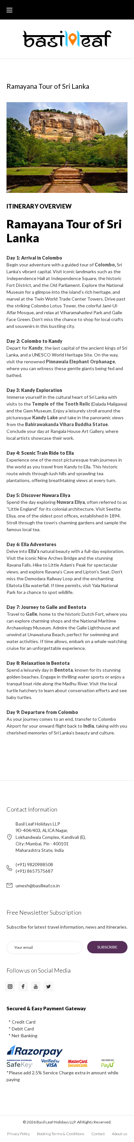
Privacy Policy (18, 1133)
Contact (98, 1133)
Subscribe (107, 947)
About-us (119, 1133)
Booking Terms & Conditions (60, 1133)
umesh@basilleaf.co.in (38, 885)
